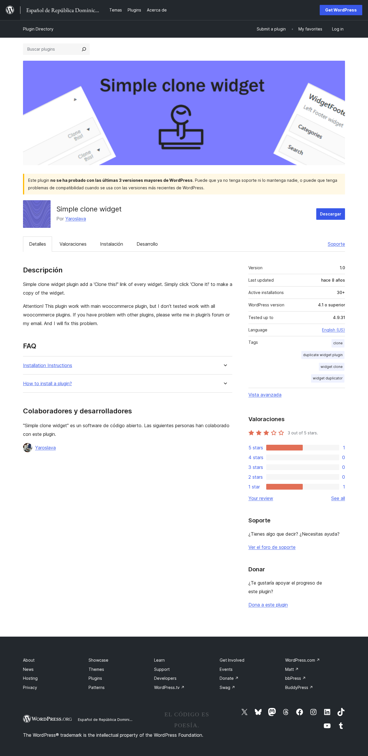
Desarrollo (147, 244)
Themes (96, 669)
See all (338, 498)
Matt (292, 669)
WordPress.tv (169, 687)
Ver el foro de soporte (272, 547)
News (28, 669)
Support (162, 669)
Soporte (336, 244)
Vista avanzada (264, 395)
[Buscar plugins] (84, 49)
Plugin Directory (38, 28)
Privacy (30, 687)
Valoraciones (73, 244)
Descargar (330, 213)
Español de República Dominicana (108, 719)
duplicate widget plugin (323, 355)
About (28, 660)
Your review (260, 498)
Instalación (111, 244)
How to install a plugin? (47, 383)
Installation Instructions (47, 365)
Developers (165, 678)
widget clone (332, 366)
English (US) (333, 329)
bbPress (295, 678)
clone (338, 343)
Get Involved (232, 660)
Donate (229, 678)
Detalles (37, 244)
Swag (227, 687)
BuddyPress (299, 687)
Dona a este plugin (268, 605)
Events (226, 669)
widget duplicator (328, 378)
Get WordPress (341, 9)
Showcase (98, 660)
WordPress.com (302, 660)
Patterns (97, 687)
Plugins (95, 678)
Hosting (30, 678)
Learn (159, 660)
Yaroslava (75, 219)
